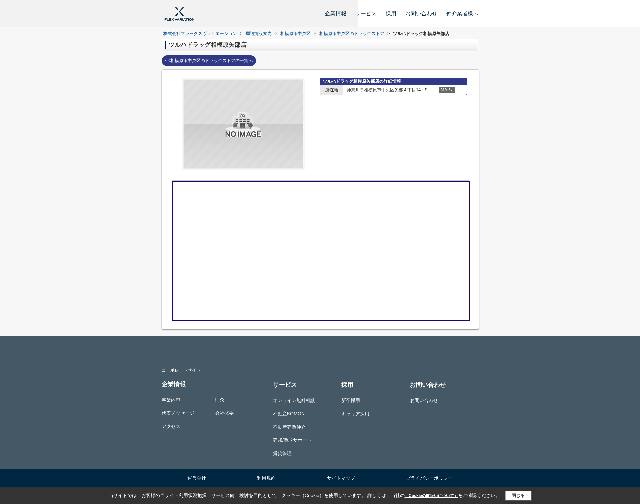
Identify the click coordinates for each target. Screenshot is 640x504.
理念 (219, 400)
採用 (391, 13)
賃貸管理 (282, 453)
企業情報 (335, 13)
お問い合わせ (421, 13)
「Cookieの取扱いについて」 (431, 495)
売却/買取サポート (292, 440)
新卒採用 (350, 400)
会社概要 (224, 413)
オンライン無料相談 (294, 400)
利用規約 (266, 478)
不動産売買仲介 (289, 427)
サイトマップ (341, 478)
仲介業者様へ (462, 13)
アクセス (171, 426)
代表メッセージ (178, 413)
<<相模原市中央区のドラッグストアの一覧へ (209, 60)
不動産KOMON (289, 413)
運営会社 (196, 478)
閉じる (518, 495)
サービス (366, 13)
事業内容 (171, 400)
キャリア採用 (355, 413)
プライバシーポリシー (429, 478)
